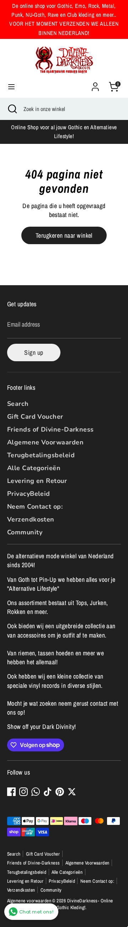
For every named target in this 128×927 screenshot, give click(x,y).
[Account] (95, 84)
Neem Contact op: (35, 506)
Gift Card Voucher (35, 416)
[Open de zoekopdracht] (11, 108)
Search (18, 403)
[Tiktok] (47, 791)
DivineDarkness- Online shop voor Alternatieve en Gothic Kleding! (60, 904)
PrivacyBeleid (28, 493)
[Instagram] (23, 791)
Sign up (33, 352)
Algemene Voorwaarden (45, 442)
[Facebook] (11, 791)
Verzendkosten (30, 519)
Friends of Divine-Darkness (50, 429)
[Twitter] (72, 791)
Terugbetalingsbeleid (41, 455)
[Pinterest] (59, 791)
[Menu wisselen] (11, 87)
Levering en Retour (37, 481)
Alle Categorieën (33, 468)
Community (24, 532)
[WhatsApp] (35, 791)
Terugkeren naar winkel (64, 235)
